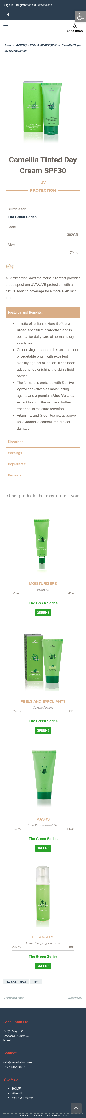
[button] (43, 612)
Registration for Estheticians (34, 5)
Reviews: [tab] (15, 475)
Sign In (8, 5)
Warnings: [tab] (15, 453)
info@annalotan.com (17, 1062)
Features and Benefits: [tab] (25, 312)
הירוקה (35, 981)
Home (7, 45)
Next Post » (75, 998)
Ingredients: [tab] (17, 464)
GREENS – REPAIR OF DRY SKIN (36, 45)
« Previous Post (13, 998)
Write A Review (22, 1098)
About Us (18, 1093)
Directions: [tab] (16, 442)
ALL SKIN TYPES (16, 981)
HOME (16, 1089)
